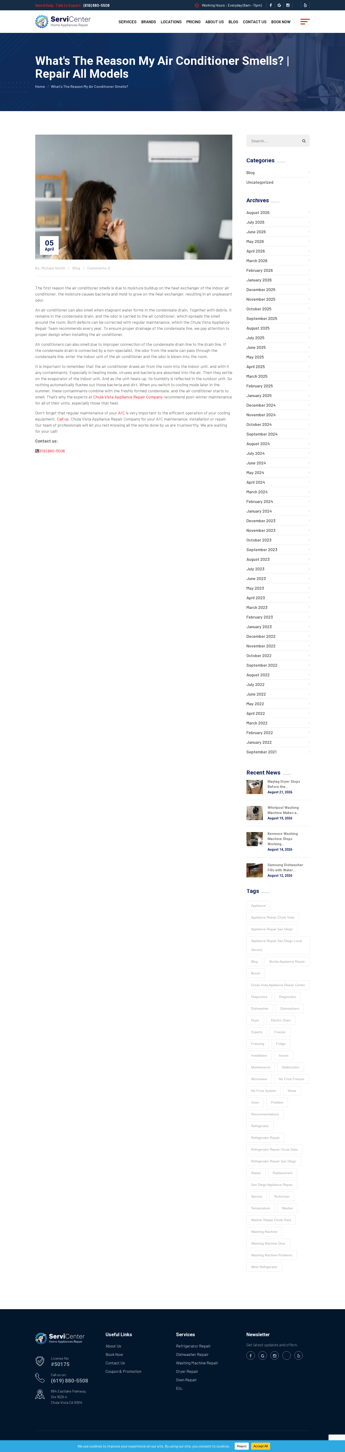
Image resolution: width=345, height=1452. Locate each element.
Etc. (179, 1388)
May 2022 (255, 703)
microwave (259, 1079)
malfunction (290, 1067)
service (256, 1196)
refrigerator (260, 1126)
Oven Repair (186, 1379)
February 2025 (259, 385)
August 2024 (258, 443)
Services (128, 21)
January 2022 (259, 742)
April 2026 (255, 250)
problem (277, 1102)
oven (255, 1102)
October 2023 (259, 539)
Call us (63, 418)
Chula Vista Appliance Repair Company (128, 396)
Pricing (193, 21)
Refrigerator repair (265, 1138)
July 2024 (255, 453)
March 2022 (257, 722)
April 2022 (255, 713)
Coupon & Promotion (123, 1371)
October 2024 (259, 424)
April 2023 (255, 597)
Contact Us (255, 21)
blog (254, 961)
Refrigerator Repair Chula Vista (274, 1149)
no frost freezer (291, 1079)
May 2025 (255, 356)
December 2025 (261, 289)
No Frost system (263, 1091)
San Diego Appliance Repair (272, 1185)
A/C (121, 412)
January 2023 (259, 626)
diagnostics (287, 997)
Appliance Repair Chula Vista (272, 917)
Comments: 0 (98, 268)
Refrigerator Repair (193, 1345)
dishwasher (259, 1008)
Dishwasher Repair (192, 1354)
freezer (280, 1032)
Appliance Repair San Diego (272, 929)
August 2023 (258, 559)
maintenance (260, 1067)
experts (256, 1032)
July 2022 (255, 684)
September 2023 (261, 549)
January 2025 (259, 395)
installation (259, 1055)
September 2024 (261, 433)
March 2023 (257, 607)
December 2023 (261, 520)
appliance (258, 905)
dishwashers (289, 1008)
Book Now (281, 21)
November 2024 (261, 414)
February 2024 (259, 501)
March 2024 (257, 491)
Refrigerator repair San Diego (273, 1161)
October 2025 (259, 308)
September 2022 (261, 665)
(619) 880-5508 (97, 5)
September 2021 (261, 751)
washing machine (264, 1232)
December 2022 (261, 636)
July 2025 (255, 337)
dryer (255, 1020)
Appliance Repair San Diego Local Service (276, 945)
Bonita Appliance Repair (287, 961)
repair (256, 1173)
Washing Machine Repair (197, 1362)
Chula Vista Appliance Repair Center (278, 985)
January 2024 (259, 511)
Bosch (255, 973)
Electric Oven (281, 1020)
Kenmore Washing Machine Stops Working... (283, 839)
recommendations (265, 1114)
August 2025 (258, 328)
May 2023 (255, 588)
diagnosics (259, 997)
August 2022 (258, 674)
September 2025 (261, 318)
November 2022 (261, 645)
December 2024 (261, 405)
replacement (282, 1173)
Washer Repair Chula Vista (271, 1220)
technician (282, 1196)
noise (292, 1091)
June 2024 (256, 462)
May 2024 (255, 472)
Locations (171, 21)
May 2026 (255, 241)
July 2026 (255, 222)
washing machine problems (271, 1255)
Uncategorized (259, 182)
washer (287, 1208)
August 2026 (258, 212)
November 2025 (261, 299)
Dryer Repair (187, 1371)
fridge (281, 1044)
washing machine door (268, 1243)
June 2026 (256, 231)
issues (283, 1055)
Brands (148, 21)
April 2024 (255, 482)
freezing (257, 1044)
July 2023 (255, 568)
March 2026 (257, 260)
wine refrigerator (264, 1267)
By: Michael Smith (50, 268)
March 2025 (257, 376)
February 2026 (259, 270)
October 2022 (259, 655)
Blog (233, 21)
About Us (214, 21)
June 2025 (256, 347)
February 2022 (259, 732)
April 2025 (255, 366)
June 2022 (256, 694)
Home (40, 86)
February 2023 (259, 616)
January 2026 (259, 279)
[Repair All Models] (63, 21)
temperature (260, 1208)
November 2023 (261, 530)
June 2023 (256, 578)
